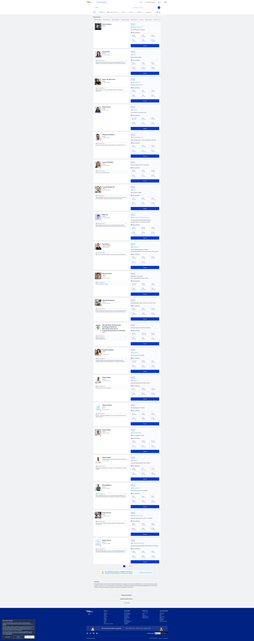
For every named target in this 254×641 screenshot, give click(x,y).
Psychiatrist (126, 615)
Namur (105, 620)
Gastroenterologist (127, 621)
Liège (105, 617)
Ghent (105, 615)
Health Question (145, 617)
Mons (105, 622)
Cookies (160, 638)
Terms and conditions (153, 638)
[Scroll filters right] (152, 12)
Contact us (162, 612)
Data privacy (162, 616)
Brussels (105, 612)
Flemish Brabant (115, 19)
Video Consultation (163, 621)
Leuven (105, 621)
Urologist (126, 623)
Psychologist (126, 620)
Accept (29, 637)
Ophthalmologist (127, 614)
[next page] (132, 566)
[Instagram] (90, 633)
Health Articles (145, 616)
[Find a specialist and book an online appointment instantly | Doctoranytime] (125, 603)
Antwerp (105, 614)
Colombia (137, 628)
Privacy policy (165, 638)
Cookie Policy (9, 634)
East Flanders (106, 19)
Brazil (149, 628)
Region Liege (149, 19)
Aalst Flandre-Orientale (108, 623)
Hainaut (141, 19)
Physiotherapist (127, 617)
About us (161, 617)
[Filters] (94, 12)
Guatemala (146, 628)
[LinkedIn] (94, 633)
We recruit (162, 614)
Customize (7, 637)
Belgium (130, 628)
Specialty (144, 615)
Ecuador (141, 628)
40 (129, 566)
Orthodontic (126, 616)
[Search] (159, 7)
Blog (160, 615)
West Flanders (134, 19)
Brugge (105, 618)
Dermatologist (127, 612)
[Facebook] (87, 633)
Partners (161, 620)
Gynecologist (126, 622)
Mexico (133, 628)
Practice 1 (133, 23)
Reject (18, 637)
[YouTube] (97, 633)
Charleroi (105, 616)
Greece (126, 628)
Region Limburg (125, 19)
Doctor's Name (145, 612)
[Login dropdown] (159, 2)
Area (143, 614)
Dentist (125, 618)
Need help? (162, 618)
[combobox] (112, 7)
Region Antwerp (97, 19)
